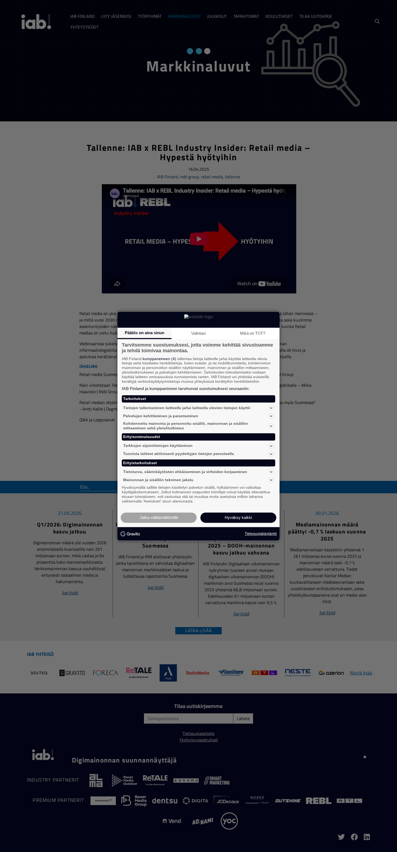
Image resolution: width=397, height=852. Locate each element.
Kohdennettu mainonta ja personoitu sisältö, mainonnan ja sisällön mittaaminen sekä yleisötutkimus (185, 426)
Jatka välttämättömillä (159, 517)
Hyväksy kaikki (238, 517)
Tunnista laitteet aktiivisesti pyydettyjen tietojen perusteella (178, 454)
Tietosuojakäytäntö (261, 534)
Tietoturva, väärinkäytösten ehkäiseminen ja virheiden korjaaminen (185, 472)
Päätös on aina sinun (144, 332)
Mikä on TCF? (252, 333)
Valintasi (198, 333)
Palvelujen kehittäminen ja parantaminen (160, 416)
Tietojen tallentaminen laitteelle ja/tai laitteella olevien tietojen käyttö (186, 408)
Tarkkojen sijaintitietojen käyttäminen (158, 446)
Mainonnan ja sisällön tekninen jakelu (158, 480)
